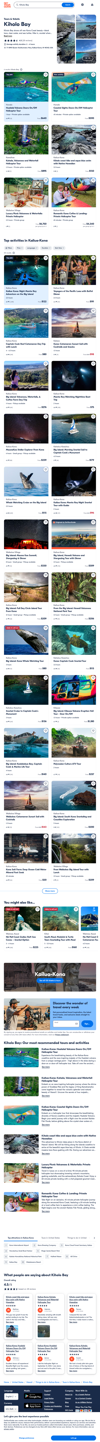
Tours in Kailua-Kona (71, 1382)
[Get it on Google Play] (33, 1396)
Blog (67, 1402)
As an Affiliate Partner (83, 1402)
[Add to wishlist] (46, 74)
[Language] (82, 5)
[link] (26, 97)
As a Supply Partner (82, 1395)
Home (6, 1382)
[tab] (21, 1238)
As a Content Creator (83, 1398)
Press (67, 1406)
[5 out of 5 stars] (18, 1306)
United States (17, 1382)
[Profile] (92, 5)
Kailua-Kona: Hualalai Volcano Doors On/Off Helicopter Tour (15, 1348)
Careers (68, 1398)
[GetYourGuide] (7, 4)
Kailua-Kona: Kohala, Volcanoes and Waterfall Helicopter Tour (48, 1299)
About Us (68, 1395)
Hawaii (29, 1382)
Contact (47, 1395)
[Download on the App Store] (33, 1406)
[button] (26, 97)
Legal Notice (49, 1398)
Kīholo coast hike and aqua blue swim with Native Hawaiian (17, 1299)
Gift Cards (69, 1410)
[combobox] (38, 5)
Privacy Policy (49, 1402)
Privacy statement (62, 1035)
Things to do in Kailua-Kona (47, 1382)
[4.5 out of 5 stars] (11, 40)
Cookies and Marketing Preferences (53, 1407)
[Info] (21, 69)
